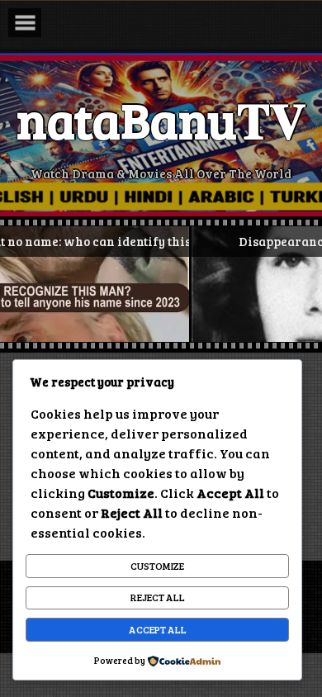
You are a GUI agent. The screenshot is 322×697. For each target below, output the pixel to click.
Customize (157, 565)
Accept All (158, 629)
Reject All (157, 597)
